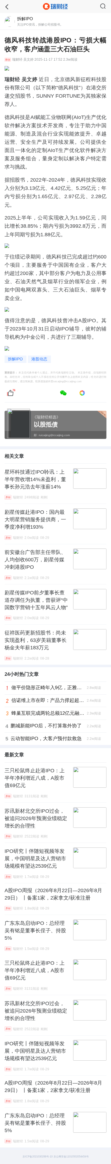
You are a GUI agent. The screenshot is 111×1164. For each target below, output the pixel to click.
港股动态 (39, 359)
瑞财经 (17, 59)
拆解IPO (15, 359)
